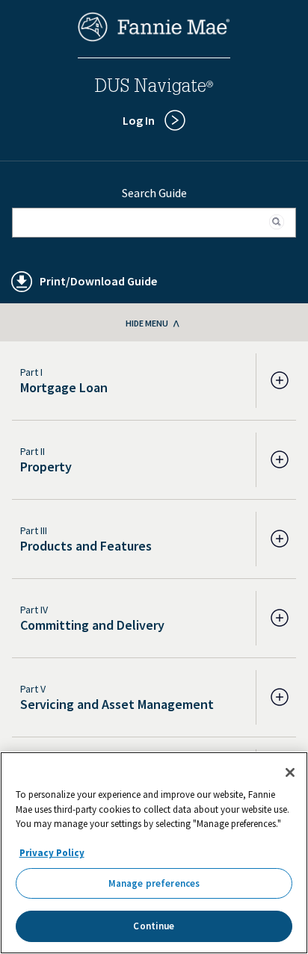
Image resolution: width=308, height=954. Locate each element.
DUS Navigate (154, 88)
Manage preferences (154, 883)
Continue (153, 926)
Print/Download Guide (98, 280)
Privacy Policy (51, 852)
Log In (139, 120)
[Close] (290, 772)
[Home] (154, 37)
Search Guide (154, 192)
